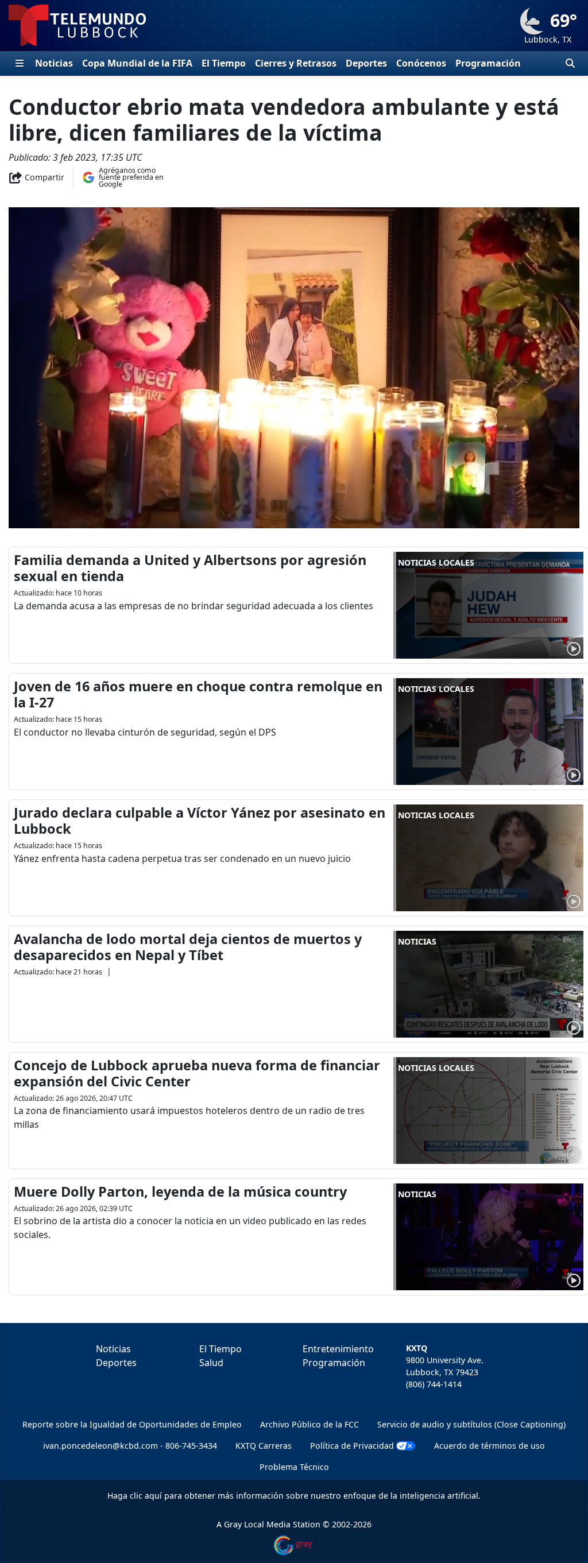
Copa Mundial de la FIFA (137, 63)
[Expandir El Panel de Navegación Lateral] (19, 63)
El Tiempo (224, 63)
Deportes (366, 63)
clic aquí (146, 1495)
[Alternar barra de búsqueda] (570, 63)
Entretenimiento (338, 1349)
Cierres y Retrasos (295, 63)
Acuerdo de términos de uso (489, 1445)
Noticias (54, 63)
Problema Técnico (294, 1466)
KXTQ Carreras (263, 1445)
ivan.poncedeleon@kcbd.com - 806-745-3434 (130, 1445)
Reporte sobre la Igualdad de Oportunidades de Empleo (132, 1424)
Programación (488, 63)
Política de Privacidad (352, 1445)
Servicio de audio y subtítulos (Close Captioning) (471, 1424)
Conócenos (421, 63)
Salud (211, 1362)
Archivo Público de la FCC (309, 1424)
